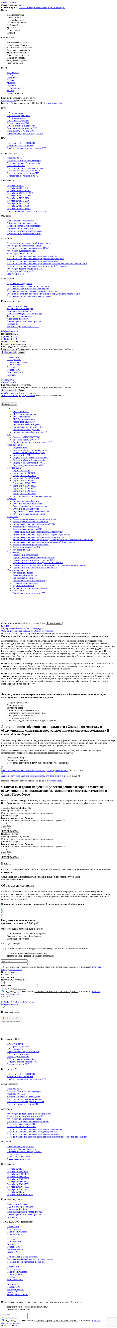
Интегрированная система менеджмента (26, 211)
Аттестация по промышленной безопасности (29, 243)
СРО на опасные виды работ (21, 126)
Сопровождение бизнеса (19, 311)
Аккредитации (14, 359)
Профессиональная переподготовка (24, 226)
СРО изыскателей (15, 1049)
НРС (9, 434)
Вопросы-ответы (15, 372)
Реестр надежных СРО (18, 123)
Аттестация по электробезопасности (24, 245)
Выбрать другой (9, 352)
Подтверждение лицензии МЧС (22, 176)
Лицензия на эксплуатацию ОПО (23, 173)
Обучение (11, 498)
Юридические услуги (17, 570)
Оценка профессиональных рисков (24, 321)
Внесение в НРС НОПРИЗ (20, 145)
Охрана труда (13, 1154)
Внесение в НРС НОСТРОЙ (21, 143)
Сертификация (14, 468)
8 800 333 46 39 (8, 100)
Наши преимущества (17, 362)
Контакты (11, 375)
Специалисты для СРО (18, 1064)
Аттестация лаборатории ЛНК (21, 251)
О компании (13, 357)
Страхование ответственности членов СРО (28, 288)
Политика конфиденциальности (22, 1257)
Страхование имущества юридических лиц (28, 286)
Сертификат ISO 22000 (18, 1176)
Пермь (47, 7)
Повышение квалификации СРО (23, 1051)
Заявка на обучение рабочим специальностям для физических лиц (33, 776)
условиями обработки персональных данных (56, 967)
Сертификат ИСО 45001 (19, 206)
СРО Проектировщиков (18, 115)
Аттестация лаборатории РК (20, 271)
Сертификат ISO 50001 (18, 1187)
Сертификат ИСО (15, 185)
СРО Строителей (15, 113)
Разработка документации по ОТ (23, 326)
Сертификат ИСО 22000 (19, 195)
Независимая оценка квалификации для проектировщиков (35, 258)
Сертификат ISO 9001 (17, 1171)
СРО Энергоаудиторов (18, 120)
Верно (21, 352)
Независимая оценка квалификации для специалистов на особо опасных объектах (47, 263)
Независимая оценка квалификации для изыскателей (33, 261)
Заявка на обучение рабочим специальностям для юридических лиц (34, 770)
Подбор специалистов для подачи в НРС (27, 148)
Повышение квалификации (20, 220)
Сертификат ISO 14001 (18, 1174)
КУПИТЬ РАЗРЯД (10, 831)
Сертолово (12, 85)
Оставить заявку (54, 623)
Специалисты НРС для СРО (20, 131)
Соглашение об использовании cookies (26, 1262)
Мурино (11, 83)
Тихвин (10, 90)
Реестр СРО (12, 1252)
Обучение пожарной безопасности (24, 233)
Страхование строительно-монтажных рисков (29, 296)
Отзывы (11, 367)
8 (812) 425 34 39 (9, 336)
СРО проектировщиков (18, 1046)
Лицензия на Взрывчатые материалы (25, 168)
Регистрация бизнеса (17, 306)
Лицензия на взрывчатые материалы (24, 1099)
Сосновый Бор (14, 88)
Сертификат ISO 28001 (18, 1181)
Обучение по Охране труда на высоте (25, 231)
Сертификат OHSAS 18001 (20, 193)
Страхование (13, 552)
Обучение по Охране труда (20, 228)
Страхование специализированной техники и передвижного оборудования (43, 294)
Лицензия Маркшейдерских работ (23, 170)
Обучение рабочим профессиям (22, 223)
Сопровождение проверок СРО (22, 128)
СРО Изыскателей (16, 118)
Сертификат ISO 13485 (18, 1189)
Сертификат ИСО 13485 (19, 208)
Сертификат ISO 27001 (18, 1179)
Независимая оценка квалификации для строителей (32, 256)
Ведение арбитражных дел (20, 308)
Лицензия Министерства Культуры (24, 160)
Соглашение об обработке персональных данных (31, 1259)
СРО (9, 409)
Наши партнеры (15, 364)
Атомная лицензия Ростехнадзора (23, 163)
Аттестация (12, 516)
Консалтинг (12, 324)
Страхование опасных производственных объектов (32, 291)
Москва (40, 7)
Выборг (10, 75)
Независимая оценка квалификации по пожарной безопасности (38, 266)
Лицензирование (15, 445)
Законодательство (15, 1249)
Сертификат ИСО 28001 (19, 201)
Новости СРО (13, 370)
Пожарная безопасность (18, 1159)
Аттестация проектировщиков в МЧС (25, 269)
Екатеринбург (58, 7)
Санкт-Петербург (9, 2)
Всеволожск (13, 72)
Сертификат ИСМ (16, 1192)
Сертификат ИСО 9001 (18, 188)
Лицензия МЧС (14, 158)
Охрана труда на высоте (18, 1156)
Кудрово (11, 80)
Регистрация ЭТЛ (15, 274)
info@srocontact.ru (54, 103)
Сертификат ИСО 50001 (19, 203)
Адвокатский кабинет (17, 319)
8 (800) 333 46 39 (9, 339)
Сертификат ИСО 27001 (19, 198)
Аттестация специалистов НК (21, 253)
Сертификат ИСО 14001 (19, 190)
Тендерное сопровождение (20, 316)
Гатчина (11, 77)
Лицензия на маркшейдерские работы (25, 1101)
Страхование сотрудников (19, 283)
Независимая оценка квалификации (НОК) (28, 248)
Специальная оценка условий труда (24, 313)
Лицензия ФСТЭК (16, 165)
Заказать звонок (9, 404)
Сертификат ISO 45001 (18, 1184)
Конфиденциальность (17, 1294)
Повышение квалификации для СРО (25, 133)
